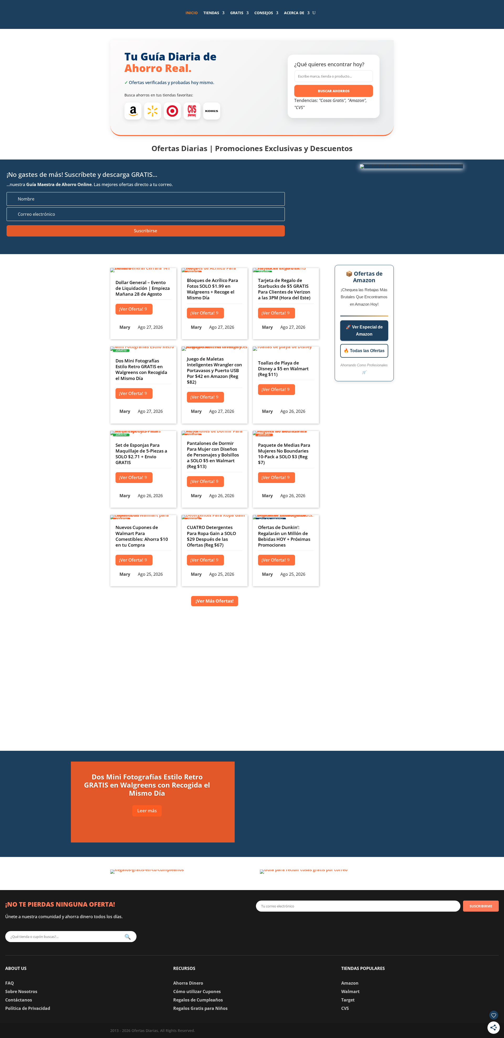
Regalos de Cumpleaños (198, 1000)
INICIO (192, 12)
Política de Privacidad (27, 1008)
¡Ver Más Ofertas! (215, 601)
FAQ (9, 983)
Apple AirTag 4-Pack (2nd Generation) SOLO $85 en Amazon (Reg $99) (348, 766)
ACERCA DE (294, 12)
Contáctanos (18, 1000)
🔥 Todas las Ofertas (364, 350)
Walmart (350, 991)
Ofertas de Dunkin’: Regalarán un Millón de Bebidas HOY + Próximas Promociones (284, 536)
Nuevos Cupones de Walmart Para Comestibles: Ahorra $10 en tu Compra (142, 536)
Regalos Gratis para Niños (200, 1008)
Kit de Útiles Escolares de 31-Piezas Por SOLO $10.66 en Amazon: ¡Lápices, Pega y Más (353, 834)
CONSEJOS (263, 12)
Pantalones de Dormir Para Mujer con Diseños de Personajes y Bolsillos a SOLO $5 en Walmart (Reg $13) (213, 454)
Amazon (350, 983)
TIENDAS (211, 12)
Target (348, 1000)
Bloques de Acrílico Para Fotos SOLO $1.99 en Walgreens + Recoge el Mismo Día (212, 289)
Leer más (147, 811)
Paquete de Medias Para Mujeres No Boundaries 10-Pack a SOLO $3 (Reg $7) (284, 453)
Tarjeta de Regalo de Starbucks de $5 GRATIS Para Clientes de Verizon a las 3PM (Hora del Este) (284, 289)
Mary (124, 327)
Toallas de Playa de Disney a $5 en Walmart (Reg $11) (283, 368)
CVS (345, 1008)
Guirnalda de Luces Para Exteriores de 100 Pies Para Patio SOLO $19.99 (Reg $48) (357, 800)
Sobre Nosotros (21, 991)
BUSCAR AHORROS (334, 91)
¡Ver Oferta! (131, 309)
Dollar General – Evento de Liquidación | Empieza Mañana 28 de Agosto (143, 288)
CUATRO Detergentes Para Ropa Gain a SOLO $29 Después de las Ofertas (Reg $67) (211, 536)
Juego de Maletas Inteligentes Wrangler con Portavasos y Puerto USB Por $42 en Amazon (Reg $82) (214, 370)
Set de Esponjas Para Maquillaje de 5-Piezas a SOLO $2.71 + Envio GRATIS (141, 453)
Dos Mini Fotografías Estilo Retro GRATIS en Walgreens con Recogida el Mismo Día (141, 369)
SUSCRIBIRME (481, 906)
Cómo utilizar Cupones (197, 991)
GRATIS (236, 12)
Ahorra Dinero (188, 983)
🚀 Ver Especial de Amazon (364, 330)
